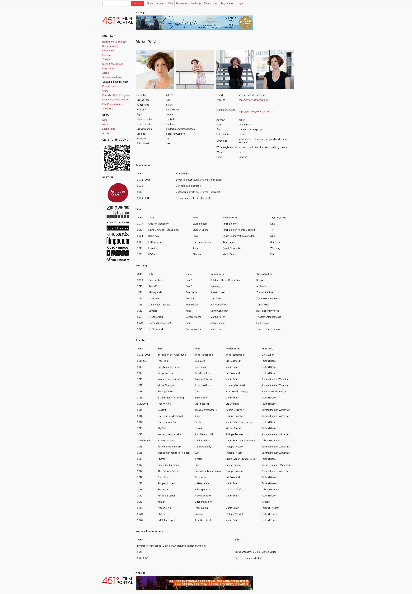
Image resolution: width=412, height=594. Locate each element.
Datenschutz (210, 3)
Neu (104, 119)
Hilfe (170, 3)
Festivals (106, 55)
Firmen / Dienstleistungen (115, 99)
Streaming (107, 108)
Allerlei (105, 72)
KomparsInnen (109, 86)
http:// (242, 119)
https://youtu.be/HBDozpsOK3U (264, 111)
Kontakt (161, 3)
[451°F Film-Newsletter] (117, 20)
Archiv (105, 133)
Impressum (181, 3)
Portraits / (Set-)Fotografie (116, 95)
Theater (106, 59)
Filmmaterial (108, 68)
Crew (105, 90)
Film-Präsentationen (112, 104)
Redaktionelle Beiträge (114, 41)
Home (150, 3)
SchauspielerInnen (112, 77)
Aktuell (105, 124)
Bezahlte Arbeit (110, 46)
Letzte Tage (108, 128)
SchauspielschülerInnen (115, 81)
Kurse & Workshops (112, 64)
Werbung (196, 3)
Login (240, 3)
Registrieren (227, 3)
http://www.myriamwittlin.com (254, 99)
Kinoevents (108, 50)
